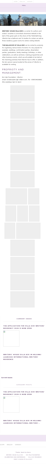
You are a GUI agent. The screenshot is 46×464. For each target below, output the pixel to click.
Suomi (16, 1)
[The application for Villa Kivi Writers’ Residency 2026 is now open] (11, 338)
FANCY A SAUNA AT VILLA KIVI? (23, 459)
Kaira (29, 452)
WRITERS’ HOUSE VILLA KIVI (14, 455)
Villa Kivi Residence (35, 457)
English (22, 1)
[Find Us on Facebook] (21, 9)
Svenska (29, 1)
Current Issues (24, 319)
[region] (23, 20)
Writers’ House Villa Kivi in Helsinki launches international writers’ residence (22, 357)
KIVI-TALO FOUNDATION (33, 455)
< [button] (2, 19)
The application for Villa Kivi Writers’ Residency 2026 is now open (24, 327)
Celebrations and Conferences (15, 457)
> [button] (43, 19)
